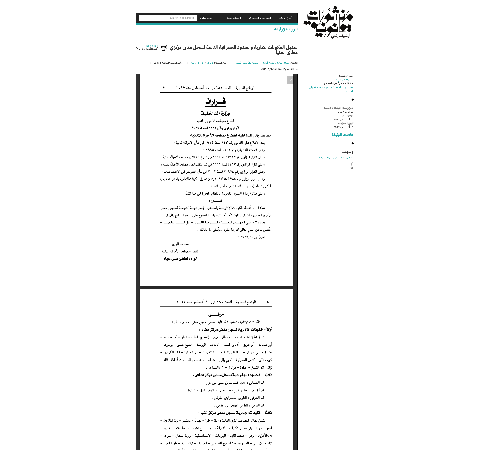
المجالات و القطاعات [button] (260, 18)
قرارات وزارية (197, 63)
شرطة (322, 158)
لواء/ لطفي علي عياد (342, 80)
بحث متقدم (206, 18)
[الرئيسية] (328, 22)
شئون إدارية (333, 158)
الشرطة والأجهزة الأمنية (247, 63)
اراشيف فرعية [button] (233, 18)
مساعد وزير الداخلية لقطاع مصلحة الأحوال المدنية (331, 89)
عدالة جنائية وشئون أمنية (276, 63)
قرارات (210, 63)
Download (152, 46)
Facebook (351, 164)
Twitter (351, 168)
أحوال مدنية (347, 158)
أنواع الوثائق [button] (285, 18)
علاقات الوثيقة (342, 134)
